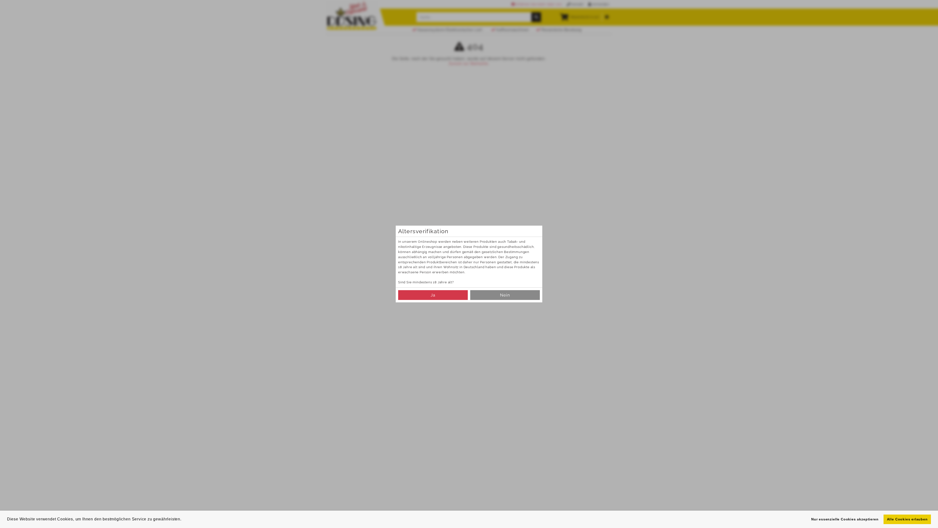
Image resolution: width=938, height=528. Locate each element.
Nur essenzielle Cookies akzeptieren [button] (844, 519)
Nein (505, 295)
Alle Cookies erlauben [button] (907, 519)
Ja (433, 295)
